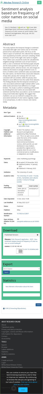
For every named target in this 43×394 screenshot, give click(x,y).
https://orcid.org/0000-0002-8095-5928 (29, 125)
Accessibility (6, 338)
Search (4, 345)
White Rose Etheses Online (12, 365)
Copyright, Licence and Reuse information (17, 332)
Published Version (11, 235)
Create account (7, 360)
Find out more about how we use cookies (25, 383)
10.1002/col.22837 (23, 214)
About (4, 325)
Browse (4, 347)
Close (23, 390)
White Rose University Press (12, 367)
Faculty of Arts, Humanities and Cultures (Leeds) (27, 178)
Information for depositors (12, 334)
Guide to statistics (8, 354)
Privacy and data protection (12, 329)
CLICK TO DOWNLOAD (30, 249)
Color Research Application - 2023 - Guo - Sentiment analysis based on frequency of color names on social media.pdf (21, 241)
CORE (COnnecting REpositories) (15, 308)
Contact (4, 336)
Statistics (5, 352)
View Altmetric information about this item (19, 287)
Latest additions (8, 349)
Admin (38, 305)
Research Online (16, 2)
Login (4, 363)
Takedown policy (8, 327)
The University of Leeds (24, 176)
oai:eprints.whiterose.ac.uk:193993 (28, 221)
